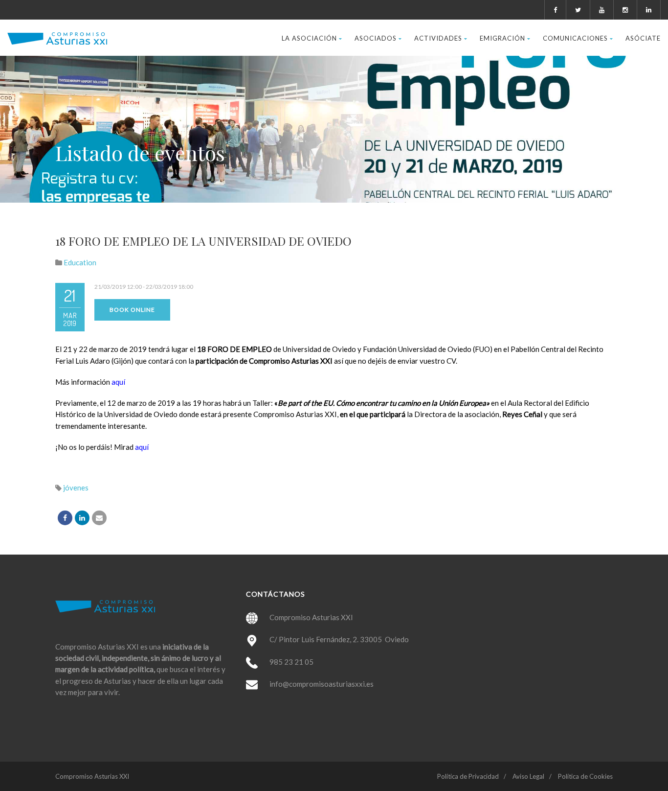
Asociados (376, 38)
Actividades (438, 38)
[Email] (99, 518)
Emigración (502, 38)
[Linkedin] (82, 518)
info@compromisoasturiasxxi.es (321, 683)
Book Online (132, 309)
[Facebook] (65, 518)
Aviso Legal (528, 776)
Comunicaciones (575, 38)
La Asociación (309, 38)
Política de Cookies (585, 776)
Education (80, 262)
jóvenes (76, 487)
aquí (118, 381)
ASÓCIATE (643, 38)
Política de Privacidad (468, 776)
